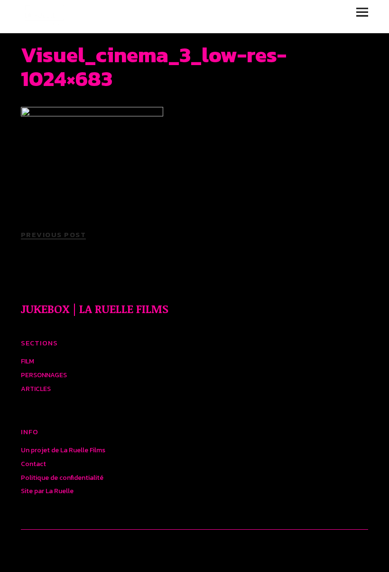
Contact (33, 464)
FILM (27, 361)
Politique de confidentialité (62, 478)
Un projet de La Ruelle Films (63, 450)
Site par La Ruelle (47, 491)
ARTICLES (36, 389)
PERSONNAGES (44, 375)
